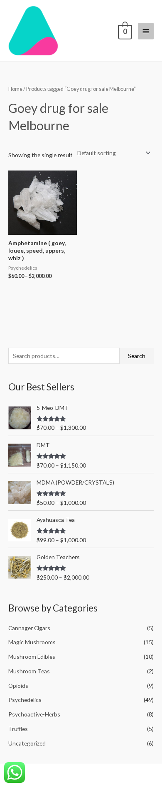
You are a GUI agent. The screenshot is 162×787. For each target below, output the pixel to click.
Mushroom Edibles (31, 656)
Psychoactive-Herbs (34, 714)
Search (136, 355)
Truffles (18, 728)
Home (15, 89)
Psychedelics (25, 699)
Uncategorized (27, 743)
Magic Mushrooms (32, 642)
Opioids (18, 685)
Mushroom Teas (29, 671)
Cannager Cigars (29, 627)
